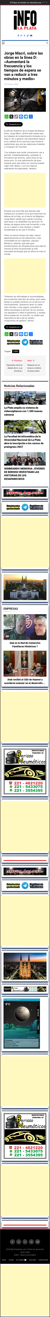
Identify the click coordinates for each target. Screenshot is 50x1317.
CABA (15, 351)
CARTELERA (43, 1260)
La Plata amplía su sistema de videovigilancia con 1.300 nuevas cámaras (23, 411)
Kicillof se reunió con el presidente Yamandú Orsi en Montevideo (25, 3)
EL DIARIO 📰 (21, 1260)
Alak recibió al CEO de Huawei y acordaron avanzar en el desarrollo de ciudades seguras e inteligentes (25, 683)
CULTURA (32, 1260)
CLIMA (11, 1260)
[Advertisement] (25, 542)
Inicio (4, 1260)
